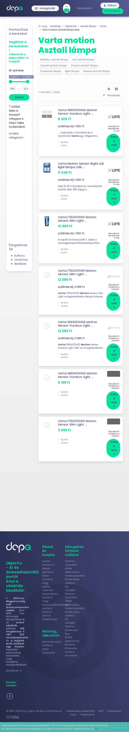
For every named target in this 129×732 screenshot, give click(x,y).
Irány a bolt (114, 142)
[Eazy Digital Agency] (34, 717)
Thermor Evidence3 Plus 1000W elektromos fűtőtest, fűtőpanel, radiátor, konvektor (72, 641)
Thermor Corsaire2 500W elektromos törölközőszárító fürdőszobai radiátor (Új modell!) (75, 575)
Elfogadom (119, 726)
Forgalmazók (87, 714)
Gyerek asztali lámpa (53, 65)
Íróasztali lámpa (50, 71)
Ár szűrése (16, 70)
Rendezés (111, 95)
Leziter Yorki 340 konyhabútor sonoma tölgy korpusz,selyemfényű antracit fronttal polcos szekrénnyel (55, 603)
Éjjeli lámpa (72, 71)
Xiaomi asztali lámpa (84, 65)
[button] (10, 696)
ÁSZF (101, 711)
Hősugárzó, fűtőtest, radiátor (74, 550)
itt (96, 728)
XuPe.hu (19, 256)
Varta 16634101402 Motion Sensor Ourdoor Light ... (77, 112)
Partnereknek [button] (112, 11)
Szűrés (19, 97)
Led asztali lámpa (83, 59)
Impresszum (114, 711)
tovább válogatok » (16, 135)
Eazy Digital (28, 711)
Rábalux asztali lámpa (54, 59)
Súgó (73, 714)
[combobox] (67, 6)
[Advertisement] (19, 190)
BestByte (20, 264)
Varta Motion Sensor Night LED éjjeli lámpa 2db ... (81, 165)
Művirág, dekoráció (50, 633)
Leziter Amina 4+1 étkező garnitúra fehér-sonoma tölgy (48, 572)
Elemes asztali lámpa (96, 71)
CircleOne (21, 260)
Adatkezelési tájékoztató (81, 711)
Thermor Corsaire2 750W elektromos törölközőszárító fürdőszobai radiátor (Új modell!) (75, 608)
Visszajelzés (84, 8)
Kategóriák (44, 8)
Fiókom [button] (110, 5)
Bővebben (14, 670)
